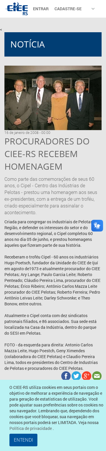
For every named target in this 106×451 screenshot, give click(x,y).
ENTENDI (23, 440)
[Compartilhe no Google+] (87, 375)
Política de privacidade (31, 428)
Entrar (41, 8)
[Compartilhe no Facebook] (66, 375)
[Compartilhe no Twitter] (77, 375)
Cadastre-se (68, 8)
